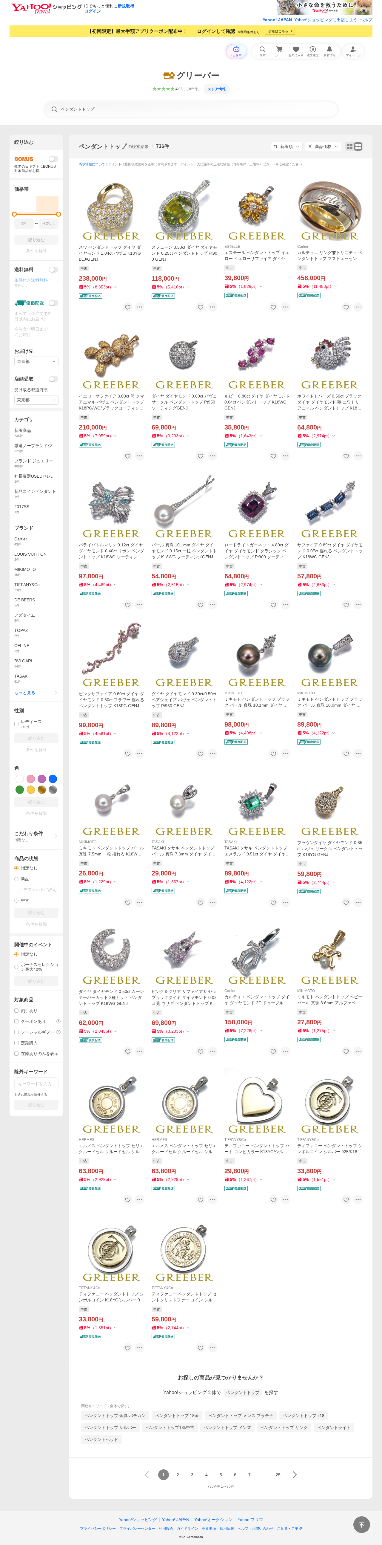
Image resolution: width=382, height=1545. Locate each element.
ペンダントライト (334, 1427)
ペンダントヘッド (101, 1439)
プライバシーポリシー (98, 1528)
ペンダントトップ (103, 146)
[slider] (14, 214)
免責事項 (209, 1528)
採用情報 (227, 1528)
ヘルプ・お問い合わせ (255, 1528)
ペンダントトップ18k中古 (170, 1427)
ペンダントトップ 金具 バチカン (115, 1415)
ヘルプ (366, 19)
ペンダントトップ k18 (303, 1415)
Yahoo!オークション (213, 1519)
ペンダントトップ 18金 (177, 1415)
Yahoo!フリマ (250, 1519)
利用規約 (166, 1528)
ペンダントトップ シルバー (110, 1427)
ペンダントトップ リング (284, 1427)
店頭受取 (23, 378)
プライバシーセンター (137, 1528)
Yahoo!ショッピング (138, 1519)
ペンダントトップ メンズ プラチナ (240, 1415)
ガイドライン (187, 1528)
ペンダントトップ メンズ (227, 1427)
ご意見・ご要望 (289, 1528)
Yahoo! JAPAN (277, 19)
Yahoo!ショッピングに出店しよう (326, 19)
